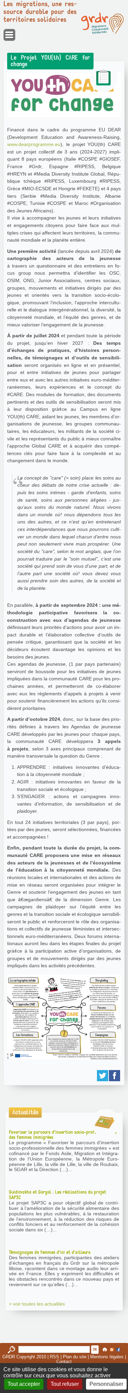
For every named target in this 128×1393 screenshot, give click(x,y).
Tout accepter (24, 1384)
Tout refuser (65, 1384)
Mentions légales (107, 1356)
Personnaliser (106, 1384)
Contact (64, 1361)
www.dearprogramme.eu (33, 144)
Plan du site (74, 1356)
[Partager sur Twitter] (103, 1076)
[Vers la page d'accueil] (102, 23)
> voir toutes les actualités (37, 1304)
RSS (54, 1356)
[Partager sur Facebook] (115, 1076)
